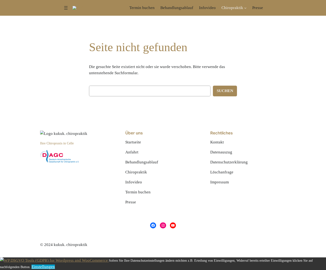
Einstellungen (43, 267)
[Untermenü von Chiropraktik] (245, 8)
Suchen (225, 90)
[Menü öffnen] (66, 8)
